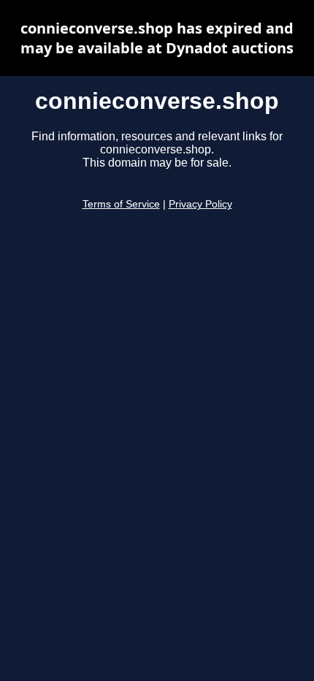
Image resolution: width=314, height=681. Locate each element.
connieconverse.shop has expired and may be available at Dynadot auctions (157, 38)
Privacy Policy (200, 204)
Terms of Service (121, 204)
